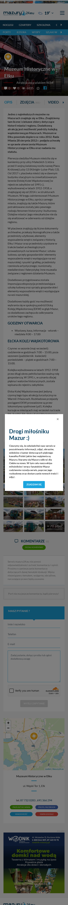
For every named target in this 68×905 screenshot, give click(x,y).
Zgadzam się (34, 484)
